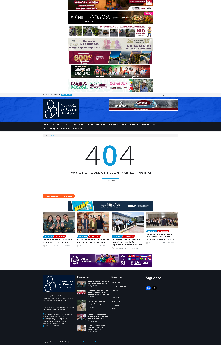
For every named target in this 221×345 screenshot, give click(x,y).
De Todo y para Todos (130, 124)
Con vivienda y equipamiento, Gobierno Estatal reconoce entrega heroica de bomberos (98, 292)
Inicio (46, 124)
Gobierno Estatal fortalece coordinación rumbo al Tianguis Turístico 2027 (97, 327)
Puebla (66, 124)
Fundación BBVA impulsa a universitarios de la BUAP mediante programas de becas (160, 236)
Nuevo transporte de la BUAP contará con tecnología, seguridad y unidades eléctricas (127, 242)
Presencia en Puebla (52, 246)
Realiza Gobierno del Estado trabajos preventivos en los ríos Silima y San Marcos (97, 303)
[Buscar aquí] (177, 124)
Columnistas (114, 124)
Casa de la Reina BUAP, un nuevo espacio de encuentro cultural (93, 240)
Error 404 (52, 135)
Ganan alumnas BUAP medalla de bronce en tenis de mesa (57, 240)
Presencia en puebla (89, 342)
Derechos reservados (76, 342)
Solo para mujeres (51, 129)
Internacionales (79, 129)
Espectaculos (101, 124)
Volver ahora (111, 181)
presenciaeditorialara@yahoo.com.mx (54, 321)
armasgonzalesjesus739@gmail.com (56, 319)
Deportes (89, 124)
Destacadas (56, 124)
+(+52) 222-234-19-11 (52, 326)
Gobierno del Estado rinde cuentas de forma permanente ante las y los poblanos (98, 316)
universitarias (77, 124)
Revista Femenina (148, 124)
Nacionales (65, 129)
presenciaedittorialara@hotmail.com (54, 323)
